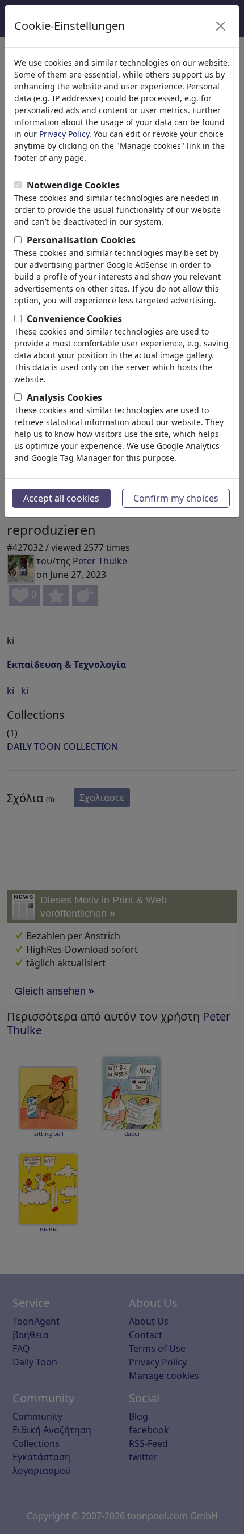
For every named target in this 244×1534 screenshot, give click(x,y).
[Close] (221, 26)
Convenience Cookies (74, 318)
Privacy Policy (64, 133)
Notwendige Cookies (73, 185)
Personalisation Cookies (81, 240)
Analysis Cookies (64, 397)
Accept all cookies (61, 498)
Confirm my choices (175, 498)
